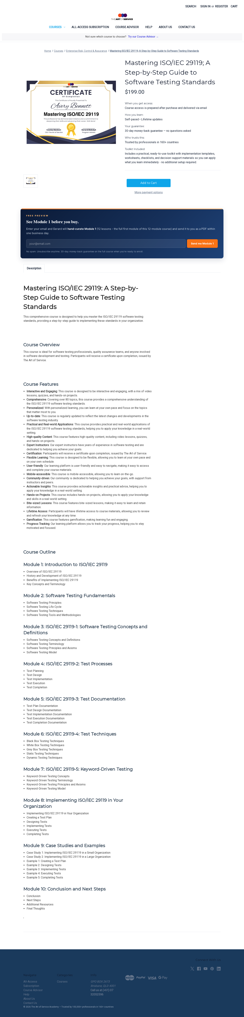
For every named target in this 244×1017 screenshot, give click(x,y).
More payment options (149, 192)
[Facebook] (199, 969)
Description (34, 268)
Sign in (205, 6)
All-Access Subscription (90, 27)
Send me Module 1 (202, 243)
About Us (165, 27)
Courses (55, 27)
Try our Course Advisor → (143, 36)
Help (148, 27)
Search (190, 6)
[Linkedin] (219, 969)
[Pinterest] (212, 969)
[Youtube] (205, 969)
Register (221, 6)
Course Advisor (127, 27)
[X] (192, 969)
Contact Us (186, 27)
